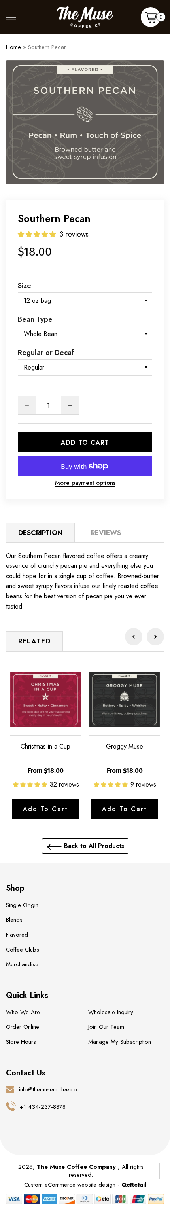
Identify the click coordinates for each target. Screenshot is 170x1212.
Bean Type (35, 319)
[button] (38, 234)
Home (13, 47)
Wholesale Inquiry (110, 1012)
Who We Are (23, 1012)
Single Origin (22, 905)
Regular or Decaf (46, 352)
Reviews (106, 532)
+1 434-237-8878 (43, 1106)
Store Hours (21, 1042)
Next (155, 636)
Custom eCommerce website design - (72, 1184)
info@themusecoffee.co (48, 1089)
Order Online (22, 1026)
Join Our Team (106, 1026)
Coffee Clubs (22, 949)
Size (24, 286)
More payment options (85, 482)
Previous (133, 636)
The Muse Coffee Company (76, 1167)
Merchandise (22, 964)
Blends (14, 919)
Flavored (17, 934)
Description (40, 532)
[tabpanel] (85, 122)
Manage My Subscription (119, 1042)
